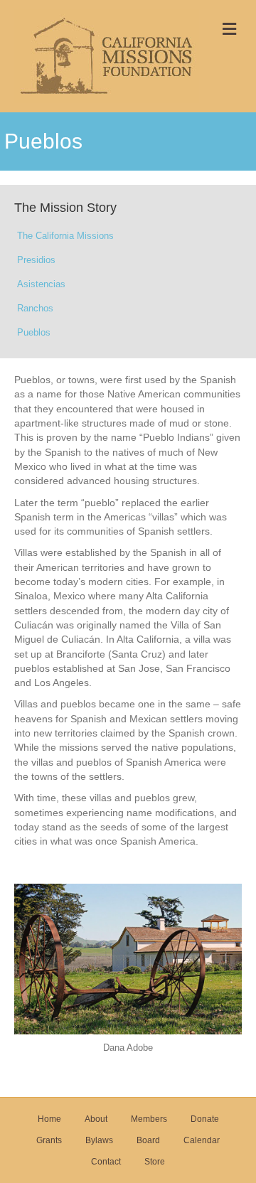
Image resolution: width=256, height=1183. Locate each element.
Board (148, 1140)
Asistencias (41, 284)
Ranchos (35, 308)
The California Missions (65, 235)
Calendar (201, 1140)
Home (49, 1119)
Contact (106, 1162)
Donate (205, 1119)
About (96, 1119)
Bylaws (99, 1140)
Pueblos (33, 332)
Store (154, 1162)
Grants (49, 1140)
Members (149, 1119)
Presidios (36, 260)
